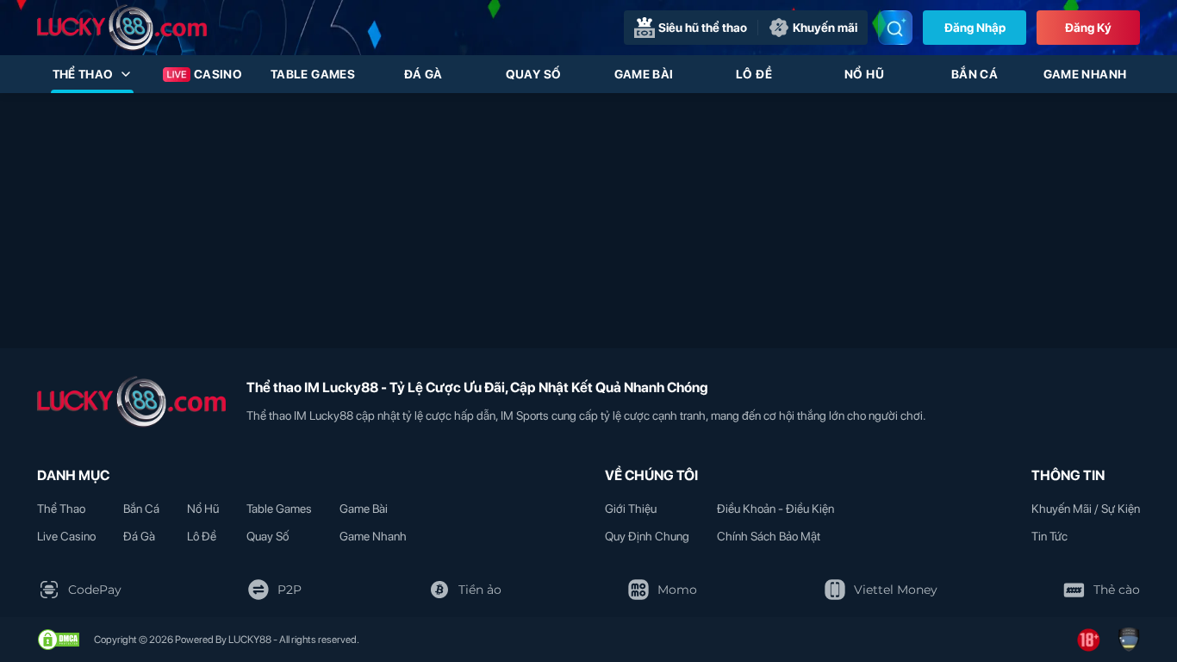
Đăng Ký (1088, 27)
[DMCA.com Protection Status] (58, 639)
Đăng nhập (975, 27)
